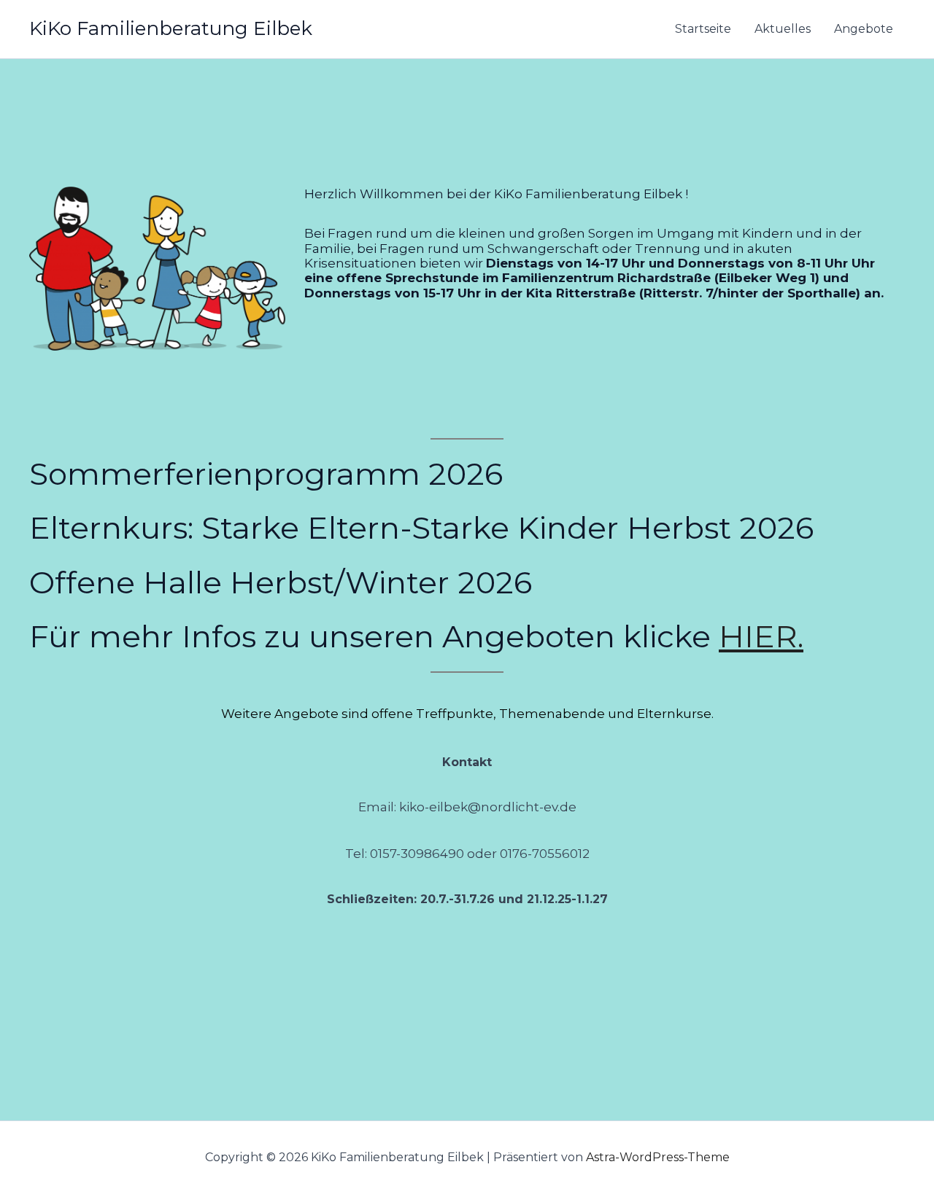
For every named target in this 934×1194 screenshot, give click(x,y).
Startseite (703, 29)
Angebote (863, 29)
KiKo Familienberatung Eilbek (170, 28)
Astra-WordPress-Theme (658, 1157)
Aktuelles (782, 29)
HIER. (761, 636)
